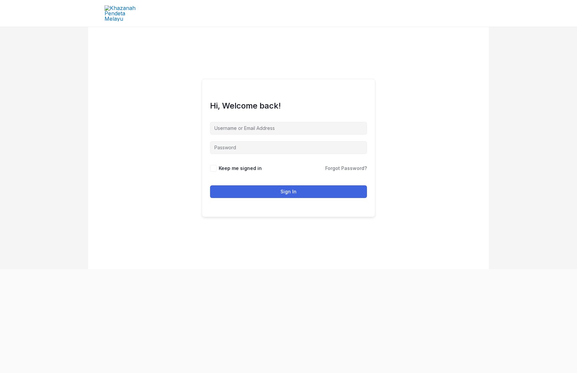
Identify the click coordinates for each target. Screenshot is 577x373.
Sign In (288, 191)
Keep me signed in (240, 168)
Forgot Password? (346, 168)
